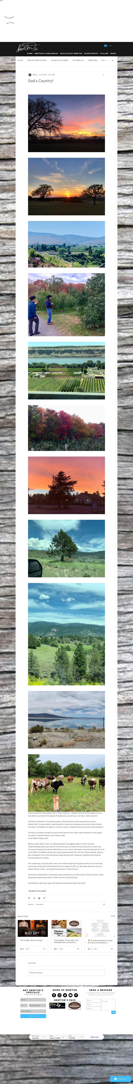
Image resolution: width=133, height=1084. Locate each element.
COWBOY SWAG (92, 60)
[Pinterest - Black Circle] (76, 995)
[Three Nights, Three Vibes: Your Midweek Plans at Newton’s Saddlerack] (67, 928)
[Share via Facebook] (29, 898)
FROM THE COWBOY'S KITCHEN (36, 60)
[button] (113, 60)
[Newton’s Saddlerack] (9, 19)
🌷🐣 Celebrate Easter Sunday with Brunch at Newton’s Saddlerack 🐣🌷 (100, 942)
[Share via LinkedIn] (39, 898)
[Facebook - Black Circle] (54, 995)
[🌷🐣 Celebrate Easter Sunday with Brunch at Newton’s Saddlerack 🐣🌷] (100, 928)
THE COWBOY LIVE (78, 60)
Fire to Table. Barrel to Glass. (31, 940)
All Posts (20, 60)
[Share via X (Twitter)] (34, 898)
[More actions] (103, 74)
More (103, 60)
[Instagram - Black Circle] (59, 995)
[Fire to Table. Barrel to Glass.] (33, 928)
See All (113, 916)
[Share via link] (44, 898)
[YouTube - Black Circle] (70, 995)
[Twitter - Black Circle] (65, 995)
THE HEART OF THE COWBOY (59, 60)
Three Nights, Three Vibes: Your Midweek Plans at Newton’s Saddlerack (66, 941)
